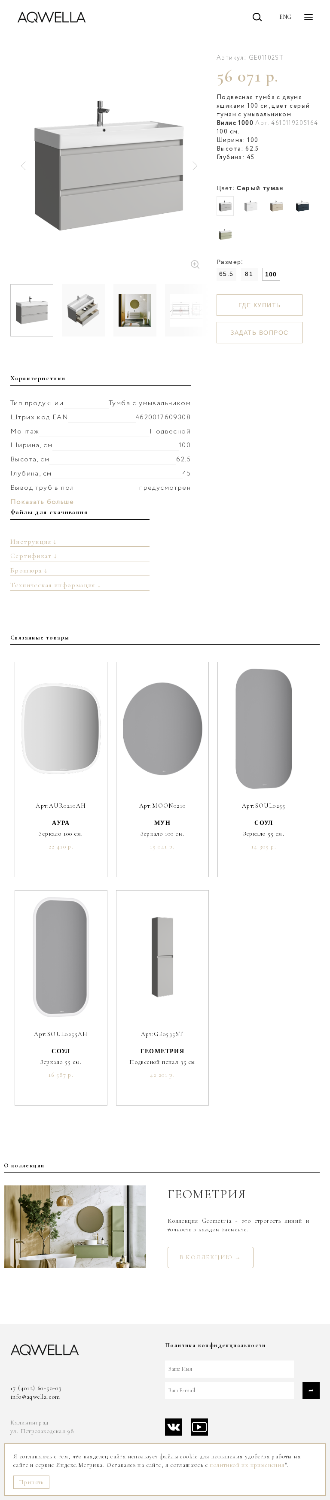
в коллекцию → (210, 1257)
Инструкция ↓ (33, 541)
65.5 (226, 273)
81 (249, 273)
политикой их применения (247, 1465)
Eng (285, 17)
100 (271, 274)
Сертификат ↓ (34, 556)
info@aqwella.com (35, 1396)
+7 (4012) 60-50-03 (36, 1388)
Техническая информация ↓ (55, 585)
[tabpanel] (109, 165)
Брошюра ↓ (29, 570)
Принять (31, 1482)
